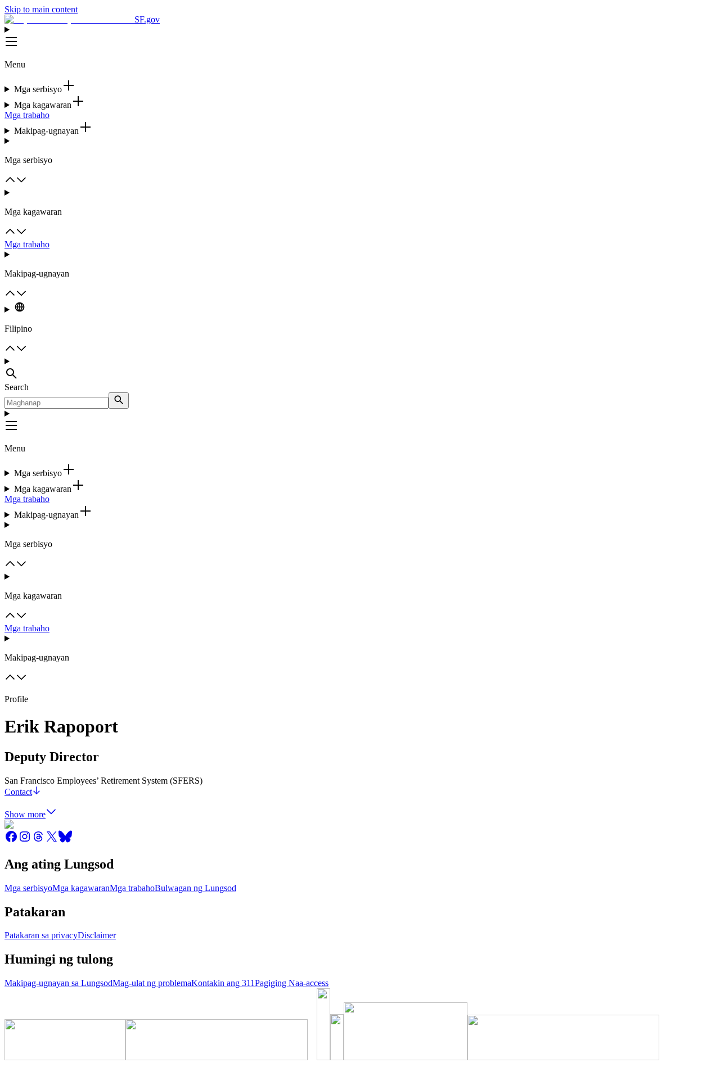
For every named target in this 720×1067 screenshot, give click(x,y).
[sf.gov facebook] (11, 840)
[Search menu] (360, 369)
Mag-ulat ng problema (151, 983)
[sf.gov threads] (38, 840)
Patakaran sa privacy (41, 935)
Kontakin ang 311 (223, 983)
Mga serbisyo (28, 888)
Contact (18, 792)
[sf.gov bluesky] (65, 840)
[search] (119, 400)
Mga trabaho (27, 115)
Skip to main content (41, 9)
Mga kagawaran (81, 888)
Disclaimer (97, 935)
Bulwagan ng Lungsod (195, 888)
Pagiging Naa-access (291, 983)
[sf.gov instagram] (25, 840)
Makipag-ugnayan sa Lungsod (58, 983)
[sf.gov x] (51, 840)
